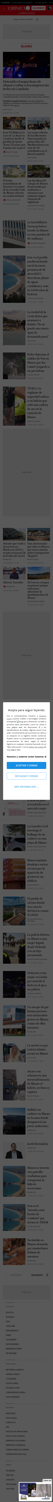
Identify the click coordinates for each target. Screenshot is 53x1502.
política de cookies (36, 747)
